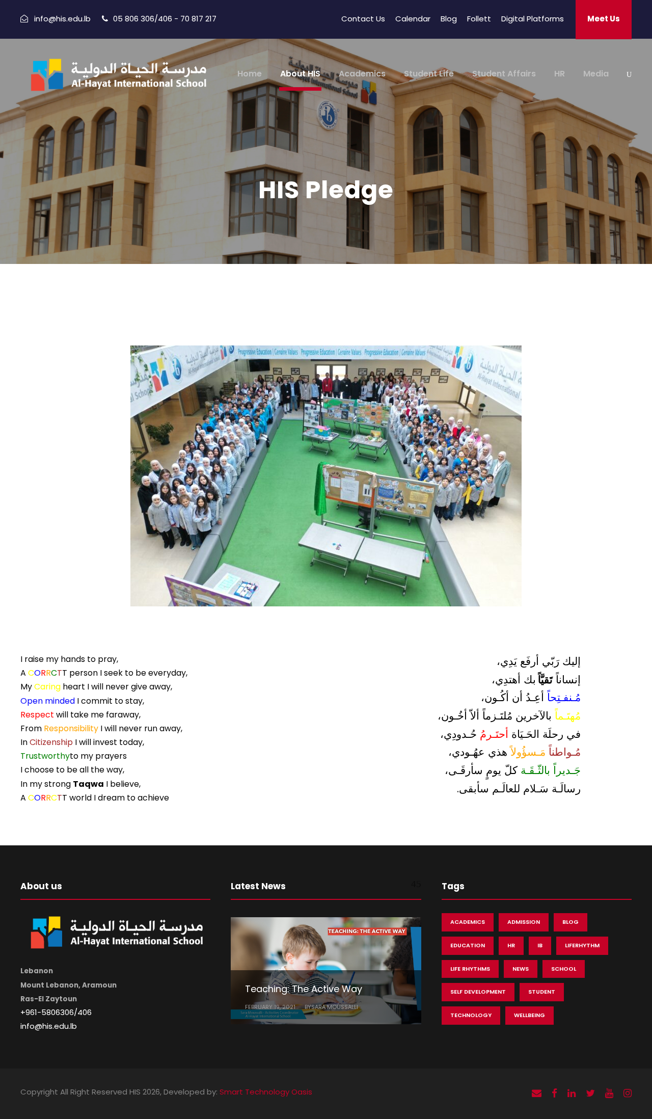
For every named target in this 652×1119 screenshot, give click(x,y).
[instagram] (627, 1093)
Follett (479, 18)
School (563, 969)
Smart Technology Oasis (266, 1091)
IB (539, 945)
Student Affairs (504, 73)
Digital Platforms (532, 18)
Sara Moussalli (334, 1007)
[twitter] (590, 1093)
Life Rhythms (470, 969)
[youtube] (609, 1093)
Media (596, 73)
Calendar (412, 18)
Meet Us (603, 18)
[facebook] (554, 1093)
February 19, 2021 (270, 1007)
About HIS (300, 73)
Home (249, 73)
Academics (362, 73)
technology (471, 1015)
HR (559, 73)
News (520, 969)
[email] (536, 1093)
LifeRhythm (582, 945)
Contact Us (363, 18)
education (467, 945)
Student (541, 992)
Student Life (429, 73)
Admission (523, 922)
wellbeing (529, 1015)
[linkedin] (571, 1093)
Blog (449, 18)
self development (478, 992)
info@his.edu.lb (48, 1026)
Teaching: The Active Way (303, 988)
